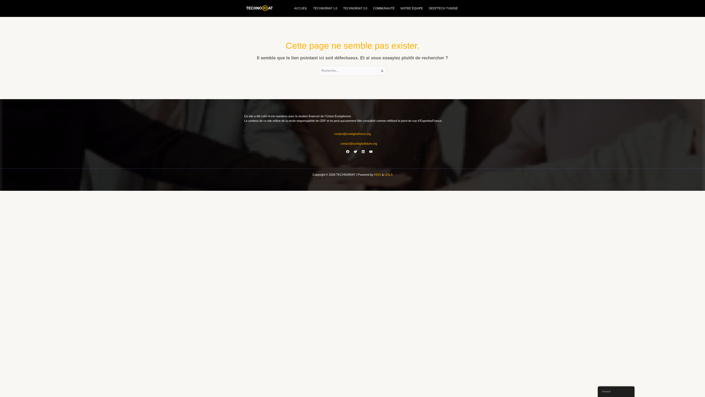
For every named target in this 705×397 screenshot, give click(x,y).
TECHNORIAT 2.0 (355, 8)
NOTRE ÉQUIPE (412, 8)
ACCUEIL (300, 8)
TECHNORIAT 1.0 (325, 8)
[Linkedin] (363, 151)
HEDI (378, 174)
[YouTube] (371, 151)
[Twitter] (355, 151)
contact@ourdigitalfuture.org (352, 133)
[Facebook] (347, 151)
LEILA (389, 174)
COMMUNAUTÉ (384, 8)
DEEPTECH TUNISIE (443, 8)
